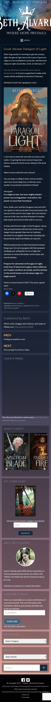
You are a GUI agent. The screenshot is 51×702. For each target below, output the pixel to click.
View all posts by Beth (23, 327)
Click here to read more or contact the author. (22, 586)
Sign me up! (25, 533)
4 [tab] (14, 467)
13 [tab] (39, 467)
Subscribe (12, 621)
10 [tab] (31, 467)
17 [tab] (25, 470)
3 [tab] (11, 467)
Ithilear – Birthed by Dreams (33, 683)
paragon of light (31, 306)
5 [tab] (17, 467)
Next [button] (44, 469)
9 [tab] (28, 467)
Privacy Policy (25, 697)
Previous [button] (7, 469)
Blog (15, 303)
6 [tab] (20, 467)
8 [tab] (25, 467)
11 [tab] (34, 467)
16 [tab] (22, 470)
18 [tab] (28, 470)
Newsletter (8, 606)
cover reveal (17, 306)
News (20, 303)
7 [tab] (22, 467)
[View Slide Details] (16, 451)
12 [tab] (37, 467)
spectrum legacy (11, 308)
